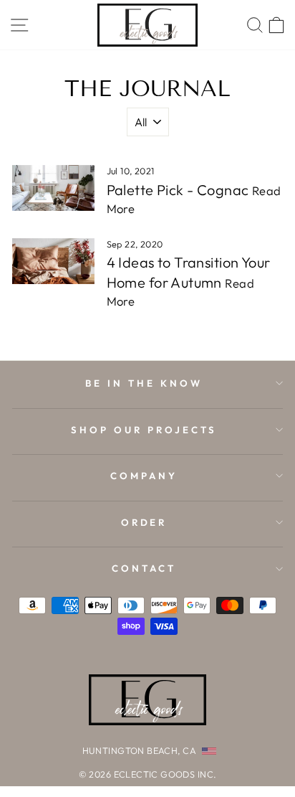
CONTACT (144, 568)
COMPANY (144, 475)
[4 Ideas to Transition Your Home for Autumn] (53, 261)
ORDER (144, 522)
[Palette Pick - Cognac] (53, 188)
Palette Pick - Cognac (178, 190)
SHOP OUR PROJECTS (144, 429)
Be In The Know (144, 383)
